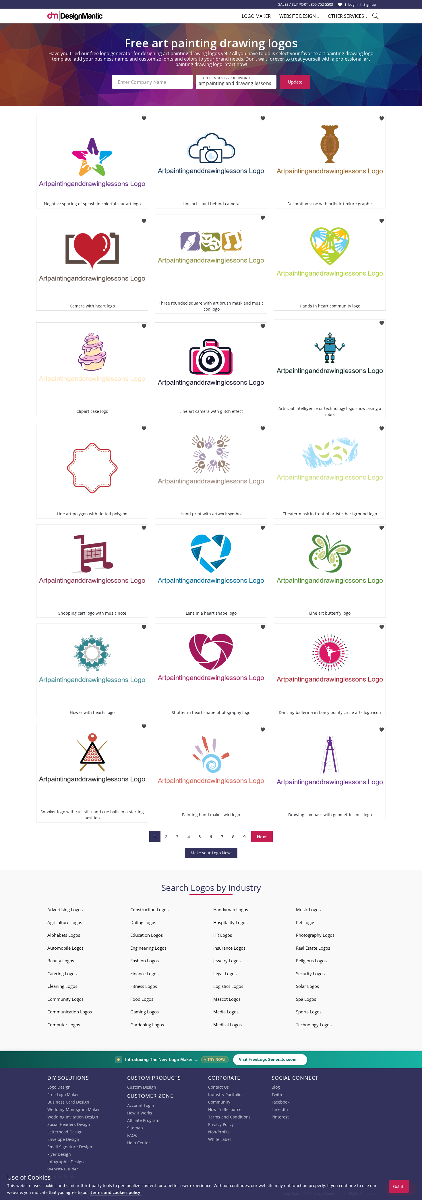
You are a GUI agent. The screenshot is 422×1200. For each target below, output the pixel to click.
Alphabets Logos (63, 935)
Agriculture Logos (64, 922)
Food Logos (141, 999)
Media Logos (226, 1012)
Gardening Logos (147, 1024)
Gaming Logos (144, 1012)
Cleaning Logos (62, 986)
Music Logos (308, 909)
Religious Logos (311, 960)
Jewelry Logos (227, 960)
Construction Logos (149, 909)
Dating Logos (143, 922)
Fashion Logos (144, 960)
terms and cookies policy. (116, 1192)
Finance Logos (144, 973)
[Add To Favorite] (144, 117)
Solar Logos (307, 986)
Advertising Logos (65, 909)
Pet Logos (305, 922)
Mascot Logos (227, 999)
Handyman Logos (230, 909)
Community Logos (65, 999)
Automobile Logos (65, 948)
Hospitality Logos (230, 922)
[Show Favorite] (340, 4)
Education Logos (146, 935)
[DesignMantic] (75, 15)
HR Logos (222, 935)
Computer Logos (63, 1024)
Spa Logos (306, 999)
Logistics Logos (228, 986)
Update (295, 82)
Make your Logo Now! (211, 853)
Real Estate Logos (313, 948)
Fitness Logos (143, 986)
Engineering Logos (148, 948)
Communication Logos (69, 1012)
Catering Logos (62, 973)
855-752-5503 (322, 4)
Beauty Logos (60, 960)
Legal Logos (225, 973)
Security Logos (310, 973)
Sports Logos (309, 1012)
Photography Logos (315, 935)
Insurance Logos (229, 948)
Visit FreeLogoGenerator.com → (270, 1059)
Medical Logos (227, 1024)
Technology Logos (314, 1024)
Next (262, 836)
